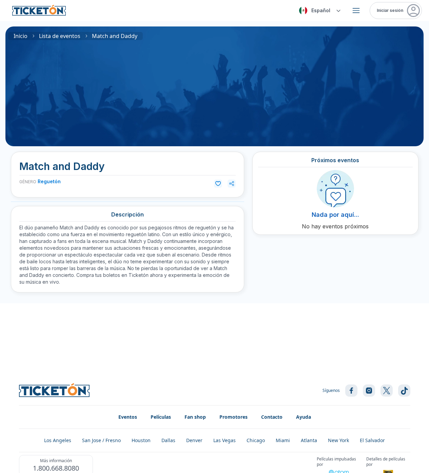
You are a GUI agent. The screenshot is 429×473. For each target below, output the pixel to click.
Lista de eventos (59, 36)
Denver (194, 440)
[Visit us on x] (387, 390)
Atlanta (309, 440)
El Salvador (372, 440)
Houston (141, 440)
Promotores (233, 417)
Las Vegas (224, 440)
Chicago (256, 440)
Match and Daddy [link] (114, 36)
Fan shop (195, 417)
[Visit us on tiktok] (404, 390)
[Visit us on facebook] (351, 390)
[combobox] (319, 10)
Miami (283, 440)
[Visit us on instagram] (369, 390)
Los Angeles (57, 440)
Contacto (271, 417)
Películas (161, 417)
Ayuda (303, 417)
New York (338, 440)
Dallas (168, 440)
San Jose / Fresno (101, 440)
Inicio (20, 36)
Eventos (127, 417)
